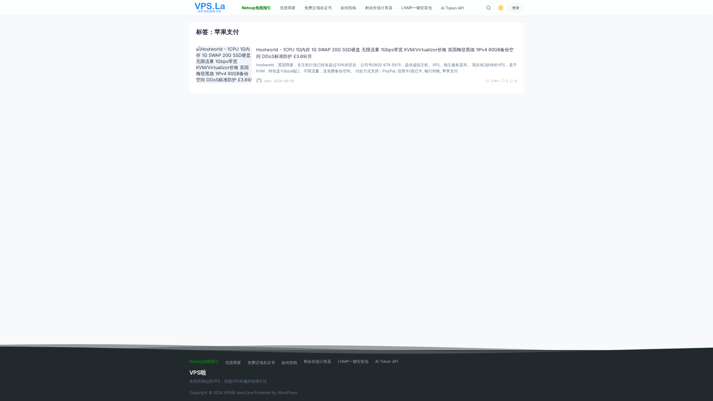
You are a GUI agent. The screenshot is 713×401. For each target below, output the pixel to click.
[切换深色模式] (501, 8)
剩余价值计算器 (378, 7)
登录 (515, 8)
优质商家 (288, 7)
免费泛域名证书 (318, 7)
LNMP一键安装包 (416, 7)
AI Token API (452, 8)
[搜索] (489, 8)
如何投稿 (348, 7)
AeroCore (244, 392)
